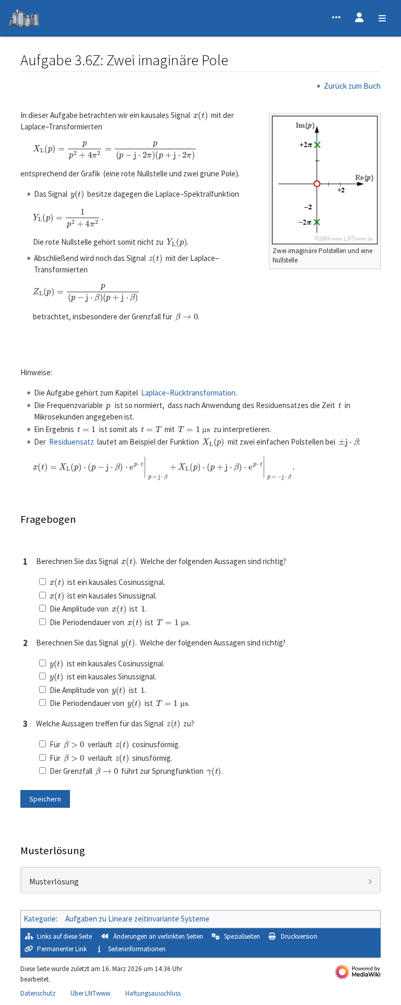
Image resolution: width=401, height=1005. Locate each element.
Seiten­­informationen (137, 948)
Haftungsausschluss (153, 993)
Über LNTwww (90, 993)
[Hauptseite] (23, 20)
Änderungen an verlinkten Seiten (158, 936)
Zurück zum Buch (352, 86)
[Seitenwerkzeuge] (336, 18)
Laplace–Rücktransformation (188, 393)
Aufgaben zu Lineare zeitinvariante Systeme (137, 919)
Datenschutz (37, 993)
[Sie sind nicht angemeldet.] (359, 18)
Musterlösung (54, 882)
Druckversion (299, 936)
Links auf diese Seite (64, 936)
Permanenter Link (62, 948)
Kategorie (39, 919)
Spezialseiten (242, 936)
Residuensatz (71, 442)
